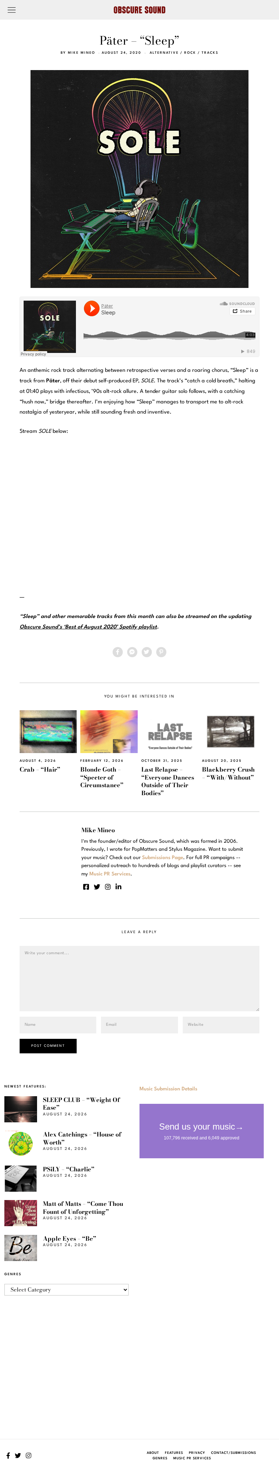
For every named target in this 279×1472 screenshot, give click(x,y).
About (153, 1453)
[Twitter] (147, 652)
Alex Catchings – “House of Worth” (82, 1138)
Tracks (210, 52)
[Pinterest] (161, 652)
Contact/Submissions (233, 1453)
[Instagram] (108, 886)
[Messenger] (132, 652)
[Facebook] (118, 652)
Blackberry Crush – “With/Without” (228, 773)
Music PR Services (192, 1458)
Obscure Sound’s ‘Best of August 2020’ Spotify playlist (88, 627)
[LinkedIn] (118, 886)
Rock (190, 52)
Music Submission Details (168, 1088)
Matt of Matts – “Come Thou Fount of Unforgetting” (83, 1207)
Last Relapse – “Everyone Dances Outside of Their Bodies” (167, 781)
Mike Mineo (81, 52)
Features (174, 1453)
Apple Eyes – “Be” (69, 1238)
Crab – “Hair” (40, 769)
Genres (160, 1458)
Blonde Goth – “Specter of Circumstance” (102, 777)
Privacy (197, 1453)
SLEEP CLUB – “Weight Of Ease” (81, 1103)
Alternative (164, 52)
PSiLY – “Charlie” (68, 1169)
